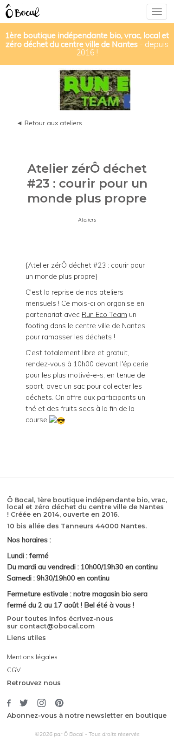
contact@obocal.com (57, 626)
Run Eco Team (104, 314)
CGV (14, 670)
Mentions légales (32, 657)
